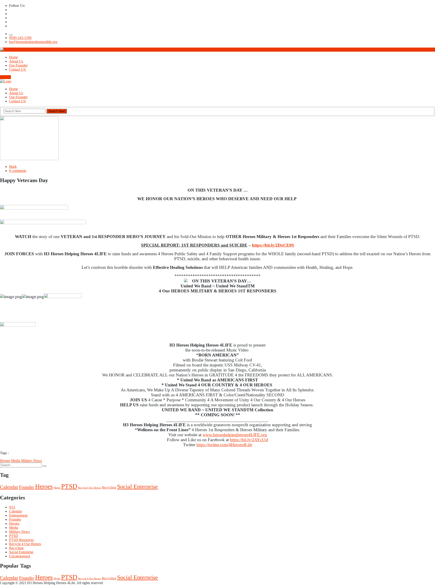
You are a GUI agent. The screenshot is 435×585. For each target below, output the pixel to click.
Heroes (5, 460)
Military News (31, 460)
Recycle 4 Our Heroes (89, 487)
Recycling (109, 487)
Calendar (9, 487)
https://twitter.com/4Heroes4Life (224, 444)
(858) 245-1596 (20, 38)
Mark (13, 167)
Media (15, 460)
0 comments (17, 171)
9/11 (12, 507)
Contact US (17, 69)
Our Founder (18, 65)
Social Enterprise (137, 486)
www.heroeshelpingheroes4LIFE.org (235, 434)
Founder (26, 486)
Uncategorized (19, 556)
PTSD (69, 486)
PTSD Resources (21, 540)
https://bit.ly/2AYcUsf (249, 439)
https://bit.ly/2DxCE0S (273, 245)
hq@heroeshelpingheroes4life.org (33, 42)
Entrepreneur (18, 515)
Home (13, 57)
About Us (16, 61)
